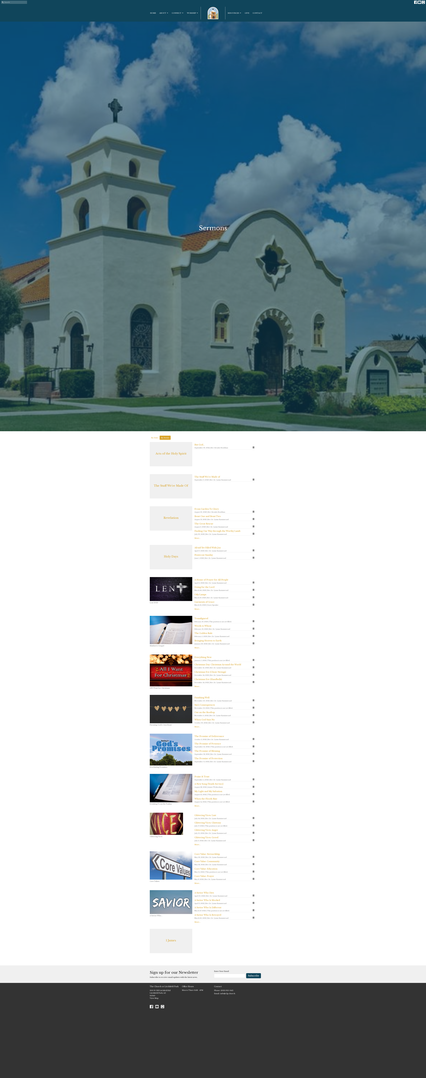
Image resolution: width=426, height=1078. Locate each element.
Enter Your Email (221, 971)
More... (197, 538)
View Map (154, 998)
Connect (176, 13)
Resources (233, 13)
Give (247, 13)
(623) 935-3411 (227, 990)
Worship (191, 13)
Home (153, 13)
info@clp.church (227, 993)
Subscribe (253, 975)
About (162, 13)
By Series (165, 438)
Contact (257, 13)
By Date (154, 438)
